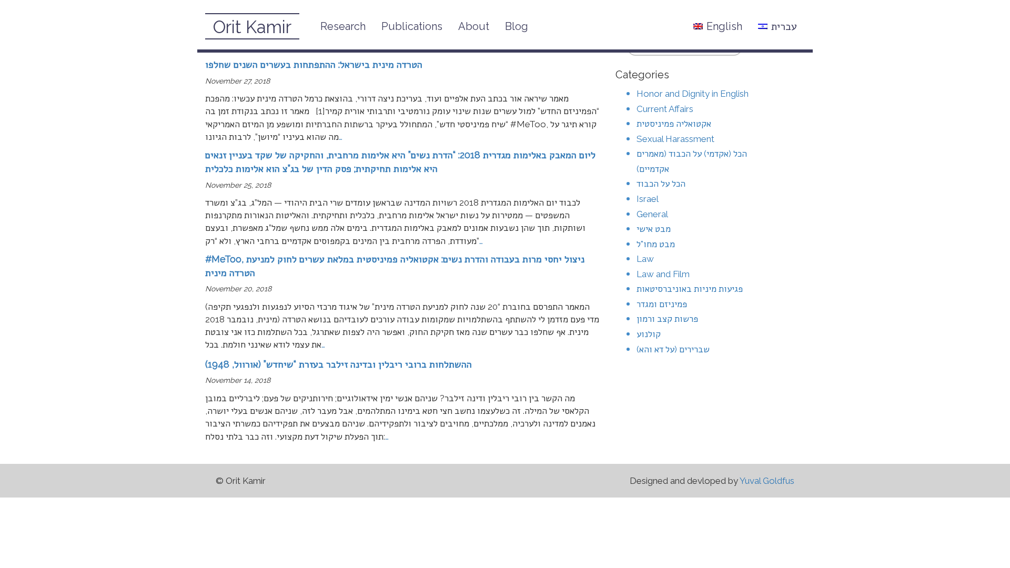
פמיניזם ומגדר (662, 304)
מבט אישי (654, 229)
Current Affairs (665, 109)
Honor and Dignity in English (693, 93)
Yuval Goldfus (767, 480)
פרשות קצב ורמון (667, 318)
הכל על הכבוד (661, 183)
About (473, 26)
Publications (411, 26)
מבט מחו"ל (656, 244)
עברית (784, 26)
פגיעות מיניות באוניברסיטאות (690, 288)
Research (343, 26)
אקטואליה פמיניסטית (674, 123)
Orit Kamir (252, 27)
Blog (516, 26)
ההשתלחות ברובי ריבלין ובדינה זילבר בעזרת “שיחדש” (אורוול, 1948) (338, 364)
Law (645, 258)
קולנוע (649, 334)
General (652, 214)
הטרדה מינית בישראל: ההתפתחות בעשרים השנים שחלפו (313, 64)
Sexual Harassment (675, 139)
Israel (648, 199)
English (724, 26)
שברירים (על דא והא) (673, 349)
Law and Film (663, 274)
